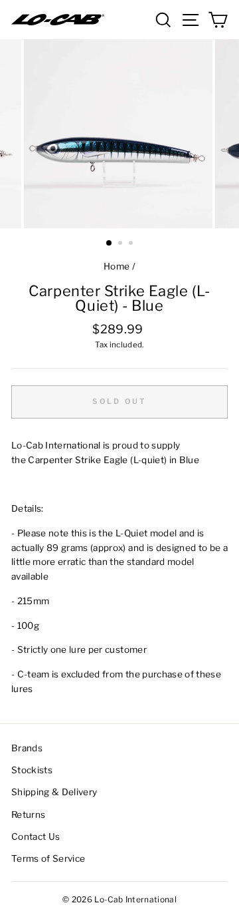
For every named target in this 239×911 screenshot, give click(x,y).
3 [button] (132, 244)
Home (116, 266)
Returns (28, 814)
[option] (119, 133)
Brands (26, 748)
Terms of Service (48, 858)
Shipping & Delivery (54, 792)
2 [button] (121, 244)
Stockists (31, 770)
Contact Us (35, 836)
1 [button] (109, 243)
